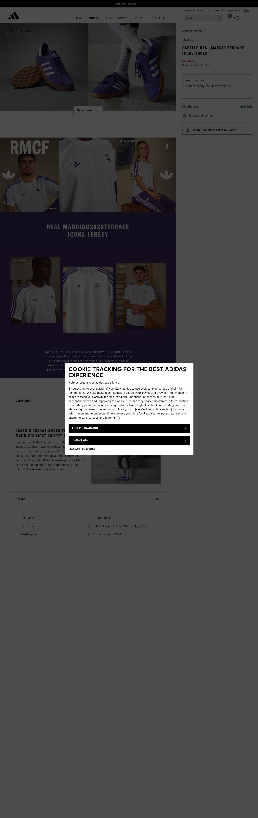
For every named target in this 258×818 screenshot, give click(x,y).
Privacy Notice (126, 409)
